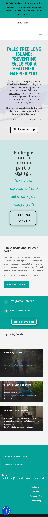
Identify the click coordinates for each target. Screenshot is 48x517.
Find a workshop (24, 129)
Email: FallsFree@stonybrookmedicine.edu (23, 477)
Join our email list (24, 321)
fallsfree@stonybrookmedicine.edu (19, 396)
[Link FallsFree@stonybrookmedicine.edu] (3, 471)
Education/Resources (20, 310)
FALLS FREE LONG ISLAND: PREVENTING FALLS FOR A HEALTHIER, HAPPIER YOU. (24, 61)
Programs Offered (22, 301)
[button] (6, 510)
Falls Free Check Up (23, 218)
